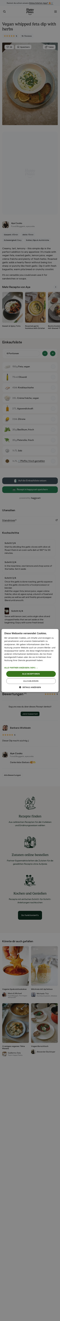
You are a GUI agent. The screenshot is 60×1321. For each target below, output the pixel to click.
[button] (30, 667)
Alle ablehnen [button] (31, 681)
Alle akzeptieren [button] (31, 674)
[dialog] (30, 660)
